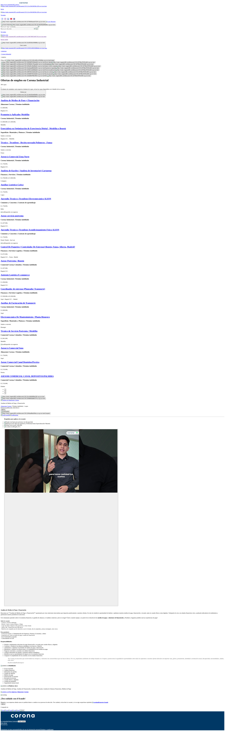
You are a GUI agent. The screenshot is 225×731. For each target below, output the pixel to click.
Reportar (15, 415)
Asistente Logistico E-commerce (15, 275)
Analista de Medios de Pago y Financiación (20, 100)
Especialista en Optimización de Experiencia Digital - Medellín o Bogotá (33, 128)
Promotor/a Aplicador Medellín (15, 114)
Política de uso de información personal (29, 729)
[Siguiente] (23, 397)
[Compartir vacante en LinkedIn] (10, 710)
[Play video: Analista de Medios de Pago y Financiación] (61, 517)
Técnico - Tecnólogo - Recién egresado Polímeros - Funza (26, 142)
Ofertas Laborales (13, 721)
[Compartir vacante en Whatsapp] (6, 710)
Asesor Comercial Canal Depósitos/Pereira (20, 362)
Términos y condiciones (46, 729)
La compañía (4, 721)
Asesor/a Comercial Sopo (12, 348)
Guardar (7, 411)
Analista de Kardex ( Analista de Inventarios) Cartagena (26, 170)
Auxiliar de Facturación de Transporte (18, 303)
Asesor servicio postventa (12, 216)
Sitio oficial (4, 723)
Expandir (7, 415)
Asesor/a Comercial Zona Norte (15, 156)
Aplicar (3, 409)
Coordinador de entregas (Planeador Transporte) (23, 289)
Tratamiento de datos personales (9, 729)
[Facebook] (2, 710)
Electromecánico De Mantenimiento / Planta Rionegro (25, 317)
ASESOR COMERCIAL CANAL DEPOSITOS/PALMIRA (27, 376)
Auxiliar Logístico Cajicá (12, 185)
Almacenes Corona (6, 406)
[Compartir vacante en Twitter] (14, 710)
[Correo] (18, 710)
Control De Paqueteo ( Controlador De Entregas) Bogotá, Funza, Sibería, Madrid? (38, 247)
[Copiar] (22, 710)
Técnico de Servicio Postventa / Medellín (19, 331)
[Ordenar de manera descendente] (23, 97)
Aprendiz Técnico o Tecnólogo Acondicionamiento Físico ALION (30, 230)
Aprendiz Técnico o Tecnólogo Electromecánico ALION (26, 199)
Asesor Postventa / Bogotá (12, 261)
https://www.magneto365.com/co (10, 4)
